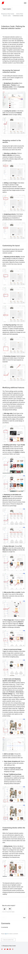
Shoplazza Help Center (7, 14)
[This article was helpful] (5, 908)
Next (24, 917)
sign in (6, 933)
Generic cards (7, 15)
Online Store (19, 14)
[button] (25, 3)
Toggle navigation (6, 9)
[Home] (3, 3)
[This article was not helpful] (10, 908)
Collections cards (18, 15)
